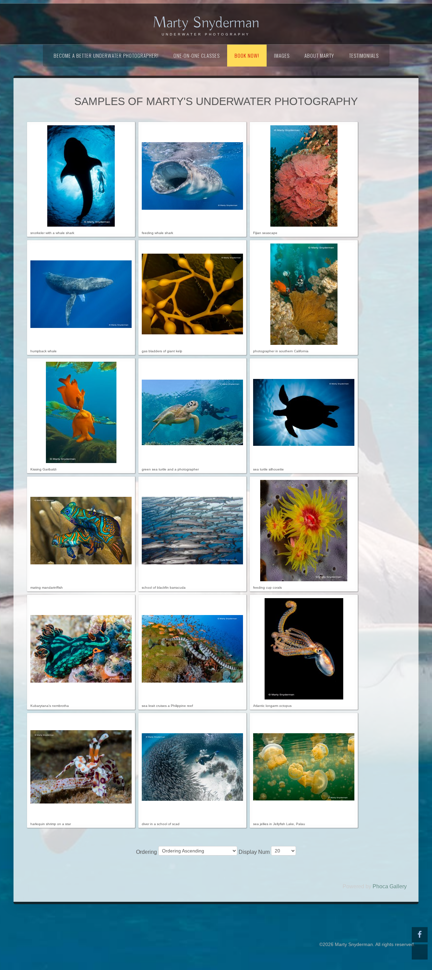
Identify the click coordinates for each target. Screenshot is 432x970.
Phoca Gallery (390, 886)
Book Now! (247, 55)
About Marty (319, 55)
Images (282, 55)
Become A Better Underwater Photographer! (106, 55)
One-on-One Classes (196, 55)
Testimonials (364, 55)
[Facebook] (419, 934)
